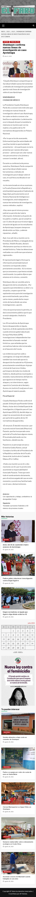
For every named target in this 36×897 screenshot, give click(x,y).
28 (8, 648)
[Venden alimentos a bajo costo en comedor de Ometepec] (18, 724)
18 (27, 639)
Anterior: (17, 496)
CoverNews (13, 894)
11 (27, 635)
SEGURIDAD (7, 871)
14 (8, 639)
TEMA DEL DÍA (15, 42)
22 (13, 643)
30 (18, 648)
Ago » (20, 652)
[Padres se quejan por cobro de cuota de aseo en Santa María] (18, 759)
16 (18, 639)
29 (13, 648)
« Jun (15, 652)
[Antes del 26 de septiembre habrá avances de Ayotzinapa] (18, 531)
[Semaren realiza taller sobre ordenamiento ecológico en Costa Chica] (18, 828)
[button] (3, 25)
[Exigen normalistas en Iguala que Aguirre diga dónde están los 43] (18, 598)
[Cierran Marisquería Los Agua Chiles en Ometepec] (18, 793)
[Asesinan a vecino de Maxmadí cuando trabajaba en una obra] (18, 863)
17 (23, 639)
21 (8, 643)
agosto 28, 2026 (9, 549)
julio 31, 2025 (8, 56)
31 (23, 648)
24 (23, 643)
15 (13, 639)
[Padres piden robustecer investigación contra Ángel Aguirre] (18, 565)
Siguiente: (15, 505)
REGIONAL (7, 732)
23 (18, 643)
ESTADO (6, 42)
